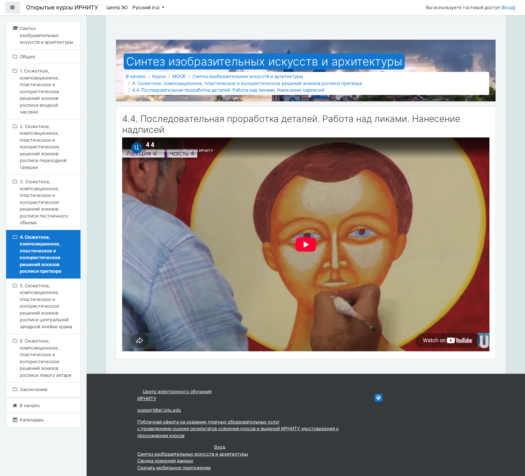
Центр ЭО (117, 7)
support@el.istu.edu (159, 410)
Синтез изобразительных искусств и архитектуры (247, 76)
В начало (136, 76)
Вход (508, 7)
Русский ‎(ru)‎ (146, 7)
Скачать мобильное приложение (174, 468)
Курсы (159, 76)
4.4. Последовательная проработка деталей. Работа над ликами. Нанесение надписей (228, 90)
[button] (511, 446)
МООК (179, 76)
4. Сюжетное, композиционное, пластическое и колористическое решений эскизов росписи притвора (247, 83)
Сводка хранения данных (165, 461)
